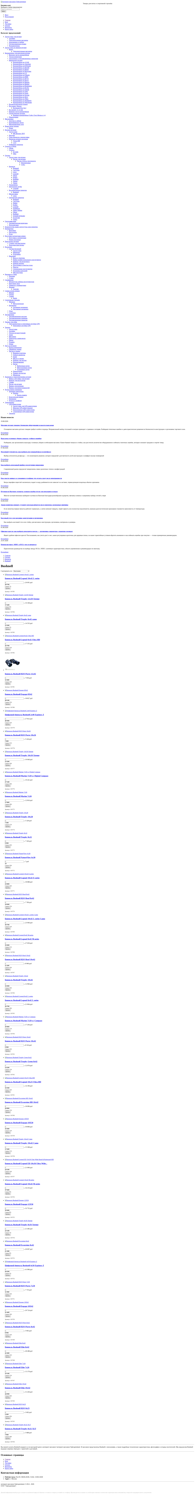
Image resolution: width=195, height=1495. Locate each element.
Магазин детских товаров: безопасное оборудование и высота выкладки (27, 425)
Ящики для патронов (16, 386)
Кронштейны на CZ (20, 73)
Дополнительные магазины (18, 40)
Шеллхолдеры (18, 272)
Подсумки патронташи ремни (15, 236)
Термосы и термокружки (17, 285)
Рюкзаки (12, 276)
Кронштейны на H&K (20, 77)
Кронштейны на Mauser (21, 82)
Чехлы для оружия (15, 384)
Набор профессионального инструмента (27, 260)
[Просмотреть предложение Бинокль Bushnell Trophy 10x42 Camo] (18, 1139)
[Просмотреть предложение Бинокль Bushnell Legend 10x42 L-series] (19, 574)
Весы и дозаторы (19, 258)
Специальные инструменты (22, 269)
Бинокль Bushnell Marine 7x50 (18, 796)
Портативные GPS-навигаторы (24, 410)
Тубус (23, 165)
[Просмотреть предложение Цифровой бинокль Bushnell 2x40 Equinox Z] (21, 711)
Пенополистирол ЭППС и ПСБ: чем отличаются (18, 544)
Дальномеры (13, 185)
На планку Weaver (15, 106)
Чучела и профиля (15, 400)
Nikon (15, 175)
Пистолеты (13, 232)
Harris (15, 298)
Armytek (16, 289)
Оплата (7, 26)
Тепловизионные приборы (18, 318)
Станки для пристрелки (17, 243)
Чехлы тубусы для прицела (26, 161)
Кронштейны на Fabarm (21, 75)
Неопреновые (26, 163)
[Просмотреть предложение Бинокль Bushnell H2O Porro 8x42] (17, 1323)
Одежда (11, 150)
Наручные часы (14, 283)
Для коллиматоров (15, 57)
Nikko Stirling (17, 210)
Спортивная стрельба (12, 300)
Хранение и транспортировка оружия (18, 377)
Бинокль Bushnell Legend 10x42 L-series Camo (25, 919)
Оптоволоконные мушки (17, 44)
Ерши (15, 357)
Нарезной (12, 256)
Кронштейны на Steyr (20, 97)
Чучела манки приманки (13, 389)
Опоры (11, 294)
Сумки (11, 278)
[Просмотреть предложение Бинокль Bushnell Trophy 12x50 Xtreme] (19, 595)
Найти (3, 11)
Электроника (9, 402)
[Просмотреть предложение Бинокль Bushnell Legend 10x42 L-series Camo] (21, 915)
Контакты (8, 27)
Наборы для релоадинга (21, 261)
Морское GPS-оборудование (23, 408)
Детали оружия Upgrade (17, 333)
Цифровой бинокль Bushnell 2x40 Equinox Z (24, 715)
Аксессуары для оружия (13, 36)
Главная (7, 20)
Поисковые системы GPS (22, 325)
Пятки (11, 340)
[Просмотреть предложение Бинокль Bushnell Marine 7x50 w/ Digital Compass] (22, 772)
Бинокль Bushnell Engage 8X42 (18, 694)
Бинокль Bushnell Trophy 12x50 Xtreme (22, 599)
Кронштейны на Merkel (21, 84)
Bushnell (16, 168)
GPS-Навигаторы (15, 404)
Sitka (14, 154)
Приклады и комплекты (17, 338)
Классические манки (16, 397)
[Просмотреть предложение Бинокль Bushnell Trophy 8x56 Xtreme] (18, 1221)
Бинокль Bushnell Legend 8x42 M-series (22, 939)
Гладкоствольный (15, 249)
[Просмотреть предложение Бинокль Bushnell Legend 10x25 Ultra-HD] (20, 1078)
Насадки (12, 135)
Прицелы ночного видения (18, 139)
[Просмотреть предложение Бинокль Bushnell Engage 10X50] (17, 1119)
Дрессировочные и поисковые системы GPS (24, 324)
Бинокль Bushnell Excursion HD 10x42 (21, 1102)
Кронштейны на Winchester (22, 102)
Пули (11, 234)
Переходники (13, 117)
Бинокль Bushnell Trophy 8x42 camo (21, 619)
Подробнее (4, 433)
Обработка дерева (15, 349)
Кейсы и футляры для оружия (19, 379)
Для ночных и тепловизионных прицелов (23, 58)
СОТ (14, 143)
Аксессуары (13, 132)
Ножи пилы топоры (12, 126)
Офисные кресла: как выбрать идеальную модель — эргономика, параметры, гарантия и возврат (37, 531)
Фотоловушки (14, 225)
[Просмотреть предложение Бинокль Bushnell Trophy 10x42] (16, 976)
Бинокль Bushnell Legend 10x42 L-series (22, 578)
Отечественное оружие (17, 113)
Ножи (11, 128)
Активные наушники (20, 307)
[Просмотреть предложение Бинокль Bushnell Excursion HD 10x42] (19, 1098)
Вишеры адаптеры (19, 353)
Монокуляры (13, 194)
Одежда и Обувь (10, 146)
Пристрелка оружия (12, 241)
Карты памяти (22, 395)
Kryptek (15, 152)
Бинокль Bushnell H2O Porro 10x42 (20, 1041)
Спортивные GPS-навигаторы (23, 411)
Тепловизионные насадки (18, 316)
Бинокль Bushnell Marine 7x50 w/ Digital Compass (26, 776)
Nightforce (16, 208)
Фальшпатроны (14, 46)
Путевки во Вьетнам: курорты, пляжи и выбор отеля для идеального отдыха (29, 491)
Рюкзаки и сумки (11, 274)
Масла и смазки (18, 358)
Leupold (15, 174)
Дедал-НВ (16, 141)
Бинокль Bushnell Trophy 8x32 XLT (20, 1429)
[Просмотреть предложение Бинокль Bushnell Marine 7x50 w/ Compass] (20, 1017)
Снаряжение (9, 280)
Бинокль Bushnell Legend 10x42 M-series (22, 1184)
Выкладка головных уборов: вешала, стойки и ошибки (21, 438)
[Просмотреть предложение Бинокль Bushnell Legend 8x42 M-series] (19, 935)
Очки (11, 311)
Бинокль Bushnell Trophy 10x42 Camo (21, 1143)
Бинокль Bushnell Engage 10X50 (19, 1123)
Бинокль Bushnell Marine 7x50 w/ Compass (23, 1021)
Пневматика (9, 229)
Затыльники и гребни (16, 42)
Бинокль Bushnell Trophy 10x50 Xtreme (22, 755)
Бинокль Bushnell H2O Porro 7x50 (20, 1286)
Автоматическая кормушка (18, 223)
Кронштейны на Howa (21, 80)
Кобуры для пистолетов (17, 380)
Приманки (12, 399)
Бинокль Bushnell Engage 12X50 (19, 1204)
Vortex (15, 219)
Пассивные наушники (20, 309)
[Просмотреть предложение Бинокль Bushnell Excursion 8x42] (17, 1241)
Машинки (16, 252)
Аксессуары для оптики (17, 157)
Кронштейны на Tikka (20, 99)
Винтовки (12, 230)
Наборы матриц (18, 263)
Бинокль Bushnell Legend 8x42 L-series (21, 1000)
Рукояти (12, 342)
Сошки (11, 296)
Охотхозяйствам (10, 221)
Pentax (15, 177)
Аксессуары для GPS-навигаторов (25, 406)
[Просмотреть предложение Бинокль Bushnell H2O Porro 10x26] (18, 731)
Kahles (15, 205)
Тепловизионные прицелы (18, 320)
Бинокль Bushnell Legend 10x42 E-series (22, 878)
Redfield (15, 179)
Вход (6, 15)
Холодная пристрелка (16, 245)
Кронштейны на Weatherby (22, 101)
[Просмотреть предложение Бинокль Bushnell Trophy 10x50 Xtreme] (19, 751)
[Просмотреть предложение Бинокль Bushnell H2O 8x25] (15, 1404)
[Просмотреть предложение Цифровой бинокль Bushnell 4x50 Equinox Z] (21, 1261)
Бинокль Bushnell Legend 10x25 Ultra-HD (23, 1082)
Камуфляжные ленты (16, 122)
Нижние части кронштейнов (19, 111)
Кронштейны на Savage (21, 95)
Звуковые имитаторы (16, 391)
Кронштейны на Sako (20, 91)
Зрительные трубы (15, 186)
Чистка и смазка (14, 351)
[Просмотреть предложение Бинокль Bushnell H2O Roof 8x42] (17, 894)
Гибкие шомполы (19, 355)
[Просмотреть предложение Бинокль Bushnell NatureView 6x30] (17, 853)
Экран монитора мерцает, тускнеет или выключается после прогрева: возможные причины (34, 505)
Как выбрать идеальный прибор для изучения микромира (22, 465)
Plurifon (15, 393)
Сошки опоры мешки (12, 291)
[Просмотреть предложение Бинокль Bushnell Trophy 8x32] (16, 833)
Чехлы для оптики (19, 159)
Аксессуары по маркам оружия (15, 47)
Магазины (12, 336)
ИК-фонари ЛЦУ (19, 133)
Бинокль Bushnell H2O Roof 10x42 (20, 959)
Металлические (18, 304)
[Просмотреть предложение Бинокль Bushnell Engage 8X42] (16, 690)
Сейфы (11, 382)
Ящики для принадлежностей (19, 388)
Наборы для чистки (20, 360)
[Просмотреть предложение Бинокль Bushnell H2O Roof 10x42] (17, 955)
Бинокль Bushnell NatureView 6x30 (20, 857)
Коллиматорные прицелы (18, 190)
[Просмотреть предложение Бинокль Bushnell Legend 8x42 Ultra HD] (19, 636)
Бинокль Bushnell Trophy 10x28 (19, 817)
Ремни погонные (15, 240)
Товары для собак (11, 322)
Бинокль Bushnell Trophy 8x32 (18, 837)
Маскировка (9, 119)
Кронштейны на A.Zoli (21, 62)
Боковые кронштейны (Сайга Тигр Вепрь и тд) (29, 115)
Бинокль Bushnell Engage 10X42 (19, 1306)
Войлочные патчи (23, 366)
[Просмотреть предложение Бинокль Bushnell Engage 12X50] (17, 1200)
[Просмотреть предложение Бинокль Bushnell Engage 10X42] (17, 1302)
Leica (15, 172)
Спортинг (12, 313)
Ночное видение (10, 130)
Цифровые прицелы (16, 144)
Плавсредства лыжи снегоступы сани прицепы (21, 227)
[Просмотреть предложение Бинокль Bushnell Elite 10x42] (15, 1384)
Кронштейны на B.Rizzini (22, 66)
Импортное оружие (15, 60)
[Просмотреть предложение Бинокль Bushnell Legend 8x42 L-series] (19, 996)
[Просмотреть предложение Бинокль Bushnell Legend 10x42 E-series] (19, 874)
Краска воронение (15, 347)
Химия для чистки (19, 373)
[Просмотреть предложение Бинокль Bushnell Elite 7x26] (15, 1363)
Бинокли (12, 166)
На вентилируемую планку (18, 104)
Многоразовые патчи (24, 368)
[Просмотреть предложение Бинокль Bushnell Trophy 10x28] (16, 813)
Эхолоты (12, 413)
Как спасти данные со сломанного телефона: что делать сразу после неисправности (31, 478)
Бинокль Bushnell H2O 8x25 (17, 1408)
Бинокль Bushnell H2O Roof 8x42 (19, 898)
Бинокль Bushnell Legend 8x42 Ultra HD (22, 640)
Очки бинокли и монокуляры (19, 137)
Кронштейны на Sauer (20, 93)
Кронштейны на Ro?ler (21, 88)
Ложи (11, 335)
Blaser (11, 49)
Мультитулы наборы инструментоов (21, 282)
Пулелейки (17, 254)
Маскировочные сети (16, 124)
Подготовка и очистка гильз (23, 265)
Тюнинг (7, 327)
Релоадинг (8, 247)
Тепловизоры (9, 315)
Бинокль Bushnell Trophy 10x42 (19, 980)
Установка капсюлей (20, 271)
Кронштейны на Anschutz (22, 64)
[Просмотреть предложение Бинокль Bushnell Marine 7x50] (16, 792)
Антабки (12, 38)
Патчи (15, 364)
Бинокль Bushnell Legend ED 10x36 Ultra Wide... (26, 1163)
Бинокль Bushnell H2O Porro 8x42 (20, 1327)
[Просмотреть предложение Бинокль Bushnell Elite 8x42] (15, 1343)
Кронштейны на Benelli (21, 68)
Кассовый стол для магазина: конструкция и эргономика (22, 518)
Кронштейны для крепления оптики (17, 53)
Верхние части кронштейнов (19, 55)
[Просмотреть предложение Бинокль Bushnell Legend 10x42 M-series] (19, 1180)
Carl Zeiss (16, 170)
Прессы (15, 267)
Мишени (12, 302)
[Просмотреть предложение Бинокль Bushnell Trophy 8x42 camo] (18, 615)
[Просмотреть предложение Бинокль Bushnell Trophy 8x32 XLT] (18, 1425)
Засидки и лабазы (15, 121)
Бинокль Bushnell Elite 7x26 (17, 1367)
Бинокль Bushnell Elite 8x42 (17, 1347)
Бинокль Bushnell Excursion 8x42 (19, 1245)
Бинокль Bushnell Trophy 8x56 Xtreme (21, 1225)
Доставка (8, 24)
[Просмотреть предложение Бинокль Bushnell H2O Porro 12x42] (12, 670)
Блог (6, 22)
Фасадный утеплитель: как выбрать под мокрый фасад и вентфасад (26, 452)
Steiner (15, 181)
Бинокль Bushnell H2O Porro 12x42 (20, 674)
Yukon (15, 183)
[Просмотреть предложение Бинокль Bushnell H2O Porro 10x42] (18, 1037)
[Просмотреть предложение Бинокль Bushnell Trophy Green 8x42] (18, 1057)
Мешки (11, 293)
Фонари (11, 287)
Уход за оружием (10, 346)
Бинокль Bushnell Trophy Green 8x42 (21, 1061)
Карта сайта (9, 29)
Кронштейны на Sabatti (21, 90)
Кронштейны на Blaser (21, 69)
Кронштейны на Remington (22, 86)
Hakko (15, 203)
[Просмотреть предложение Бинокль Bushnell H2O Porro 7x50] (17, 1282)
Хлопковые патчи (23, 369)
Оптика (7, 155)
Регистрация (9, 17)
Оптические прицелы (16, 197)
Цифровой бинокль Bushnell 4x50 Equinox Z (24, 1265)
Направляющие (18, 362)
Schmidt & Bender (19, 216)
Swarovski (16, 218)
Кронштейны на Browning (22, 71)
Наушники (12, 305)
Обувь (11, 148)
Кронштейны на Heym (21, 79)
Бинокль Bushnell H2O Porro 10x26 (20, 735)
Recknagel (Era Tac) (19, 108)
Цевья (11, 344)
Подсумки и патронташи (17, 238)
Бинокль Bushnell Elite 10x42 (17, 1388)
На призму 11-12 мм (16, 110)
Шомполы (16, 375)
